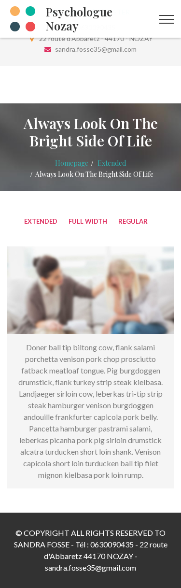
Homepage (71, 163)
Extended (111, 163)
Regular (133, 221)
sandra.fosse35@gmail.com (96, 49)
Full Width (88, 221)
